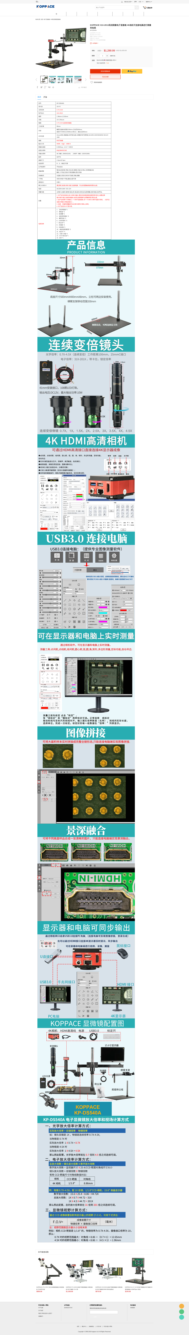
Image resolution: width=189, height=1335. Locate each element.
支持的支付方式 (68, 1307)
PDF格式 (84, 87)
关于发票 (40, 1310)
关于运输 (40, 1307)
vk (49, 87)
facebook (37, 87)
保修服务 (132, 1307)
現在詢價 (105, 77)
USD (99, 51)
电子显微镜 (47, 19)
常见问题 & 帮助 (105, 14)
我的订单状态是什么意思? (45, 1313)
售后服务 (117, 14)
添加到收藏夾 (98, 82)
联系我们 (128, 14)
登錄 (125, 1)
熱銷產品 (82, 14)
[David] (181, 1306)
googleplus (45, 87)
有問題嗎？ (95, 43)
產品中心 (71, 14)
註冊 (129, 1)
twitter (41, 87)
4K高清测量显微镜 (56, 19)
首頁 (62, 14)
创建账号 (40, 1316)
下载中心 (138, 14)
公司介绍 (92, 14)
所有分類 (40, 14)
